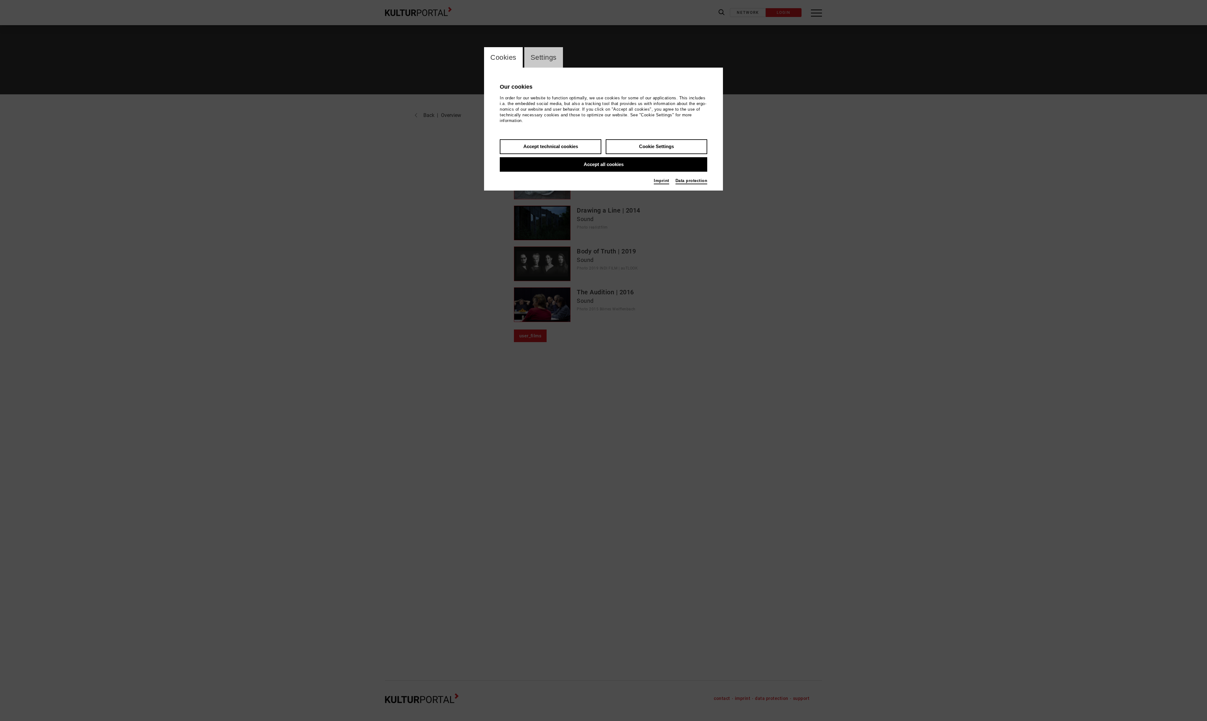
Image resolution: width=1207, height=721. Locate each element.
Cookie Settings (656, 146)
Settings (544, 57)
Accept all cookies (604, 164)
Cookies (503, 57)
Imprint (661, 180)
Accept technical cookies (550, 146)
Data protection (691, 180)
